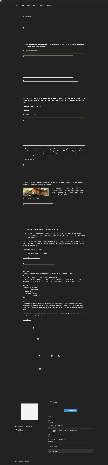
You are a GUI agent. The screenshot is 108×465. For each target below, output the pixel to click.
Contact (49, 5)
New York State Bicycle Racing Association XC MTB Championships (63, 430)
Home (17, 5)
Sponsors (42, 5)
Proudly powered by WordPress (22, 461)
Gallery (34, 5)
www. (24, 159)
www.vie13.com (27, 320)
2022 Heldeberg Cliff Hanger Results (56, 439)
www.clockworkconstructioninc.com (32, 198)
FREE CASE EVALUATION (39, 46)
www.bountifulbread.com (29, 114)
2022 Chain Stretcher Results (54, 434)
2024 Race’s (50, 420)
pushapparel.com (30, 159)
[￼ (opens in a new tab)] (54, 328)
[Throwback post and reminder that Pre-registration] (70, 407)
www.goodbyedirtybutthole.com (31, 258)
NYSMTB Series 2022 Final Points (55, 425)
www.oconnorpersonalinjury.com (31, 50)
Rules (23, 5)
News (28, 5)
